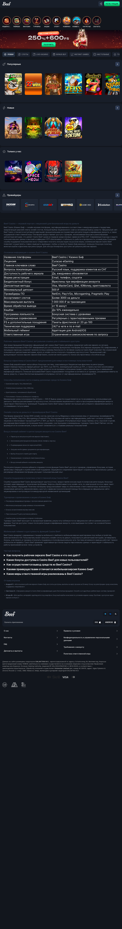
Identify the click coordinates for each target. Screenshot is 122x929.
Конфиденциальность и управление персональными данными (87, 638)
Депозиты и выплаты (13, 651)
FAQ (5, 644)
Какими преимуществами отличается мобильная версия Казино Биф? (49, 569)
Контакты (8, 637)
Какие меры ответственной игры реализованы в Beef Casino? (44, 573)
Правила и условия (72, 631)
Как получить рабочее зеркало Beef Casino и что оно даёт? (43, 555)
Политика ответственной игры (77, 654)
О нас (6, 631)
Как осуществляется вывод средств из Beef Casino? (39, 564)
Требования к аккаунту (74, 647)
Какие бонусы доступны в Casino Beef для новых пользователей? (47, 559)
